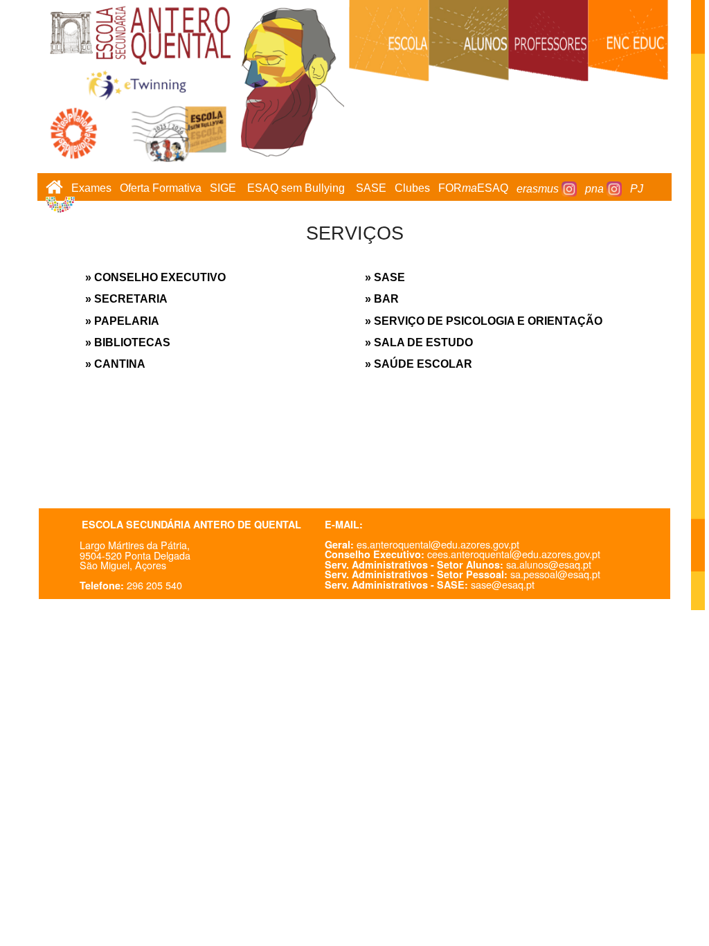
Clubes (412, 189)
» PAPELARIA (122, 321)
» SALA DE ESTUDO (419, 342)
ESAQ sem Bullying (296, 189)
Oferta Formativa (160, 189)
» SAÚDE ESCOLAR (418, 364)
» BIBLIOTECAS (127, 342)
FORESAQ (473, 189)
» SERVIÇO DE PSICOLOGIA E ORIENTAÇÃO (483, 321)
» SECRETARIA (126, 299)
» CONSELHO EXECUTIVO (155, 277)
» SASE (385, 277)
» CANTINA (115, 364)
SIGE (223, 189)
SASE (371, 189)
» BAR (382, 299)
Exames (91, 189)
